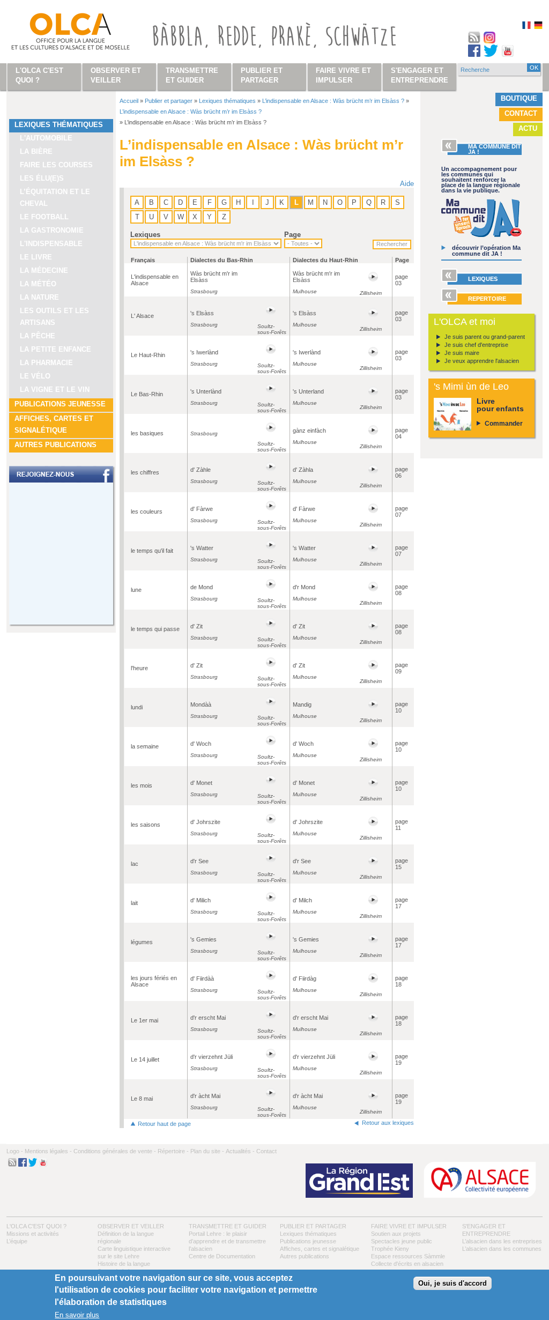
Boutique (519, 98)
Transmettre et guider (227, 1226)
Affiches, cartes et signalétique (53, 424)
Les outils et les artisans (54, 317)
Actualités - (240, 1151)
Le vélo (35, 376)
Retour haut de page (164, 1124)
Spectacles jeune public (401, 1241)
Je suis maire (461, 353)
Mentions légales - (48, 1151)
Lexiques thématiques (58, 125)
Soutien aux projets (396, 1233)
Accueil (129, 101)
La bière (36, 151)
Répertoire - (173, 1151)
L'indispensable (51, 244)
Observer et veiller (131, 1226)
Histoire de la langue (124, 1263)
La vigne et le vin (55, 389)
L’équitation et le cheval (55, 197)
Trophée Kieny (390, 1248)
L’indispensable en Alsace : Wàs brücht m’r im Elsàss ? (333, 101)
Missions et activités (32, 1233)
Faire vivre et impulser (409, 1226)
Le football (44, 217)
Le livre (36, 257)
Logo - (14, 1151)
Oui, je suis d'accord (452, 1283)
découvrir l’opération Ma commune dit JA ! (486, 250)
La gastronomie (52, 230)
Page (292, 235)
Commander (504, 423)
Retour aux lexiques (388, 1122)
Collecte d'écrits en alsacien (407, 1263)
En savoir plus (77, 1315)
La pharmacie (46, 363)
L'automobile (46, 138)
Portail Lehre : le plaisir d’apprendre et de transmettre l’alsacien (227, 1241)
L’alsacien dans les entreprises (502, 1241)
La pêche (37, 336)
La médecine (44, 270)
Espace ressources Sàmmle (408, 1256)
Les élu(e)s (42, 178)
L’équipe (16, 1241)
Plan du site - (207, 1151)
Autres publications (55, 445)
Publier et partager (168, 101)
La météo (38, 284)
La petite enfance (55, 349)
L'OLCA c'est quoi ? (36, 1226)
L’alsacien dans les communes (501, 1248)
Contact (521, 113)
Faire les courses (56, 165)
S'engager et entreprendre (419, 75)
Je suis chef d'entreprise (476, 345)
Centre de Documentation (222, 1256)
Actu (527, 128)
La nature (39, 297)
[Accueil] (57, 34)
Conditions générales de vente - (114, 1151)
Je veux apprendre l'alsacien (481, 361)
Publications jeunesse (60, 404)
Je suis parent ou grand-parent (484, 336)
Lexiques (145, 235)
